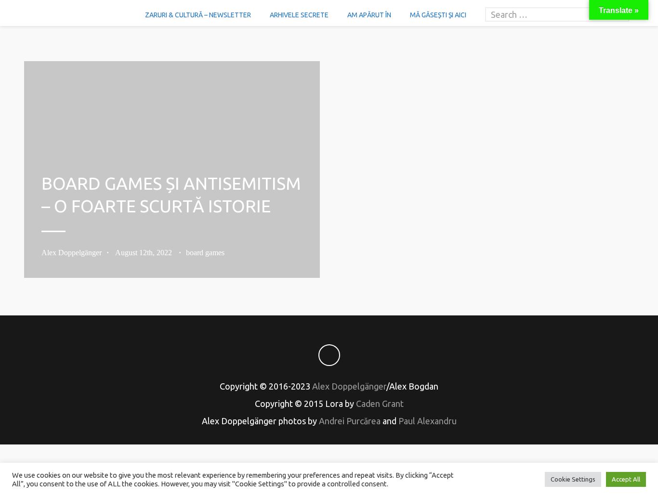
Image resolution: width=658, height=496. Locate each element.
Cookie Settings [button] (573, 479)
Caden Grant (380, 403)
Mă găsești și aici (438, 15)
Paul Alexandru (427, 421)
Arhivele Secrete (299, 15)
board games (205, 252)
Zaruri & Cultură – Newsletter (198, 15)
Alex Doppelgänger (71, 252)
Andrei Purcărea (350, 421)
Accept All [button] (626, 479)
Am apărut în (369, 15)
